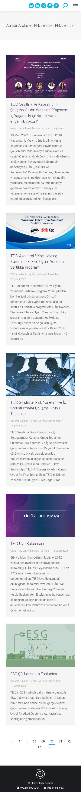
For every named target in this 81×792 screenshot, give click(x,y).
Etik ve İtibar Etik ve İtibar (54, 25)
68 (34, 741)
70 (51, 741)
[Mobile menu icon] (75, 5)
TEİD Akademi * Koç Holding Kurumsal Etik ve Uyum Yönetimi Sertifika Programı (37, 262)
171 (40, 747)
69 (43, 741)
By (34, 128)
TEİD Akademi (18, 274)
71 (60, 741)
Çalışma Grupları (19, 420)
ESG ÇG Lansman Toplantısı (33, 674)
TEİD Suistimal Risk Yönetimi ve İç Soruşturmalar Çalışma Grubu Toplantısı (38, 408)
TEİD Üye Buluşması (27, 543)
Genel (13, 128)
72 (69, 741)
